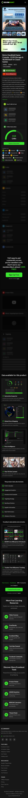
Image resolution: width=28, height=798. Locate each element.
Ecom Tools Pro (4, 784)
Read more (5, 99)
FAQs (2, 786)
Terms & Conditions (10, 793)
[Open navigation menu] (25, 2)
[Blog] (10, 739)
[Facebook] (2, 739)
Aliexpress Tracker (5, 751)
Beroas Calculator (5, 765)
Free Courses (4, 768)
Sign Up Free (14, 275)
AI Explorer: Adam (5, 749)
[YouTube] (6, 739)
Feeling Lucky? (4, 756)
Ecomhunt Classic (5, 746)
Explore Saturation (14, 143)
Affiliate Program (5, 779)
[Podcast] (14, 739)
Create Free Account (14, 589)
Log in (18, 278)
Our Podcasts (4, 772)
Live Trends (4, 754)
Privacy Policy (19, 793)
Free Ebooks (4, 770)
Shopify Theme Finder (6, 763)
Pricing (2, 782)
